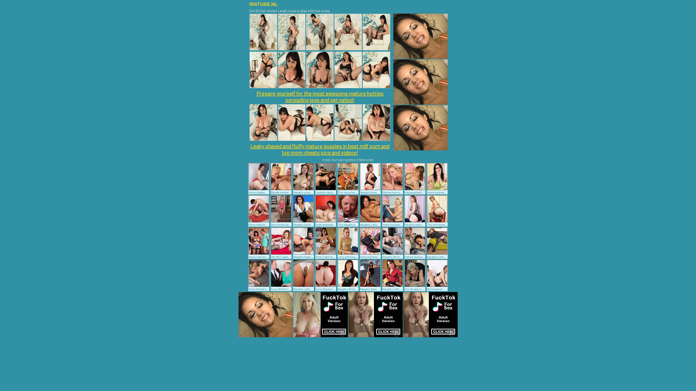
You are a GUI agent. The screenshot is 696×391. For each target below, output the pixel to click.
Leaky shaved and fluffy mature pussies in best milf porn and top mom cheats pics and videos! (320, 149)
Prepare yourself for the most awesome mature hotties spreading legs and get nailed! (320, 96)
